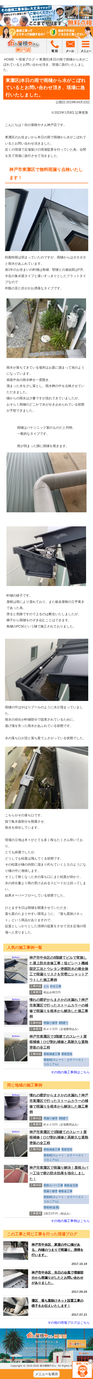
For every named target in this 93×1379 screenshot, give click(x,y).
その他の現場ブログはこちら (69, 1322)
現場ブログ (27, 59)
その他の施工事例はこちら (70, 1072)
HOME (9, 59)
